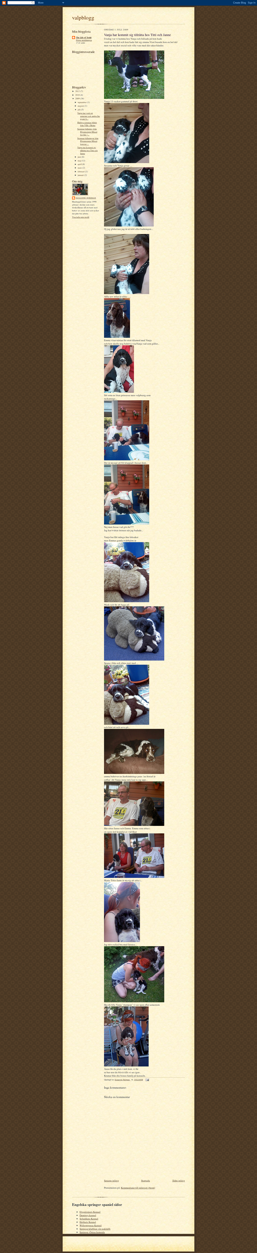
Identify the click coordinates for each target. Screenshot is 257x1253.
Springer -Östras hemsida (92, 1232)
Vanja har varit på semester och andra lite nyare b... (88, 116)
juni (80, 156)
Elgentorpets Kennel (90, 1212)
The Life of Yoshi (83, 37)
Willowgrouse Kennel (91, 1225)
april (80, 164)
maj (79, 160)
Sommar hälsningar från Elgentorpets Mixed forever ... (87, 141)
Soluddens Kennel (89, 1218)
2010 (77, 94)
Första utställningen (84, 40)
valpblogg (83, 17)
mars (80, 167)
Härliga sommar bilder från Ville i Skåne (87, 124)
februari (81, 171)
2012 (77, 91)
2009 (77, 98)
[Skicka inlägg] (147, 1080)
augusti (81, 105)
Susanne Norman (86, 197)
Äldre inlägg (178, 1180)
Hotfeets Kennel (88, 1222)
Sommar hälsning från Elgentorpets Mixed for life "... (87, 131)
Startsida (145, 1180)
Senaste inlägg (111, 1180)
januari (81, 175)
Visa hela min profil (80, 217)
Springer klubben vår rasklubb (95, 1228)
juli (79, 109)
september (82, 102)
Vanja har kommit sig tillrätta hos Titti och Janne (87, 150)
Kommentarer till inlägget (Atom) (138, 1187)
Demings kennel (88, 1215)
